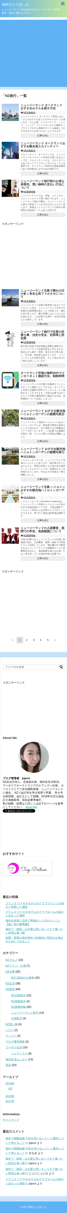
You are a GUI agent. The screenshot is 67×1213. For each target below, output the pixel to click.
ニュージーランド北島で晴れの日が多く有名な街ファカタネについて (42, 294)
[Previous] (12, 640)
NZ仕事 (10, 971)
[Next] (55, 640)
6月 (10, 1088)
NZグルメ (11, 959)
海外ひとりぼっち (15, 4)
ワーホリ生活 (13, 1047)
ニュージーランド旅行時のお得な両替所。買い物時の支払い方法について (42, 184)
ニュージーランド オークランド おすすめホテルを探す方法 (41, 107)
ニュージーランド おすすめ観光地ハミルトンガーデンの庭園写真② (43, 412)
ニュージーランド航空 (24, 1012)
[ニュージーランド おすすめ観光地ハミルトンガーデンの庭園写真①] (10, 456)
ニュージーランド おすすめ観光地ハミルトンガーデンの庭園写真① (43, 450)
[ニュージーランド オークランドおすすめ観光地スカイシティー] (10, 150)
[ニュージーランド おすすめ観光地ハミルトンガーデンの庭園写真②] (10, 418)
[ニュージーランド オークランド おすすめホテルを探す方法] (10, 112)
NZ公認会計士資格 (22, 977)
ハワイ (9, 1030)
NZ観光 (10, 989)
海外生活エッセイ (16, 1059)
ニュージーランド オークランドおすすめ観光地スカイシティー (43, 145)
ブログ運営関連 (15, 1041)
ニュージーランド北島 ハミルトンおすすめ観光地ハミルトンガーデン (43, 490)
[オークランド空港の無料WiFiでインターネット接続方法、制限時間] (10, 380)
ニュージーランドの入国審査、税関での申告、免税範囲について (42, 529)
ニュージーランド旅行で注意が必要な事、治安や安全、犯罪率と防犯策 (42, 335)
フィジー (10, 1035)
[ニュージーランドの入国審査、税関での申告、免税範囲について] (10, 535)
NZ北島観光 (29, 112)
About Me (31, 807)
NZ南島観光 (18, 1001)
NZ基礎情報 (29, 191)
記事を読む (43, 135)
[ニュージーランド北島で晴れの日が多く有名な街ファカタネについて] (10, 297)
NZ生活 (10, 983)
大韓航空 (16, 1018)
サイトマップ (11, 1119)
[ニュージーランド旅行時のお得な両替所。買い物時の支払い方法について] (10, 188)
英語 (8, 1065)
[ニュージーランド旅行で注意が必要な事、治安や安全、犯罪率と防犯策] (10, 338)
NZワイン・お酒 (15, 965)
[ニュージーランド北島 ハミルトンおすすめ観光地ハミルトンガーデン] (10, 494)
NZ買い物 (11, 1024)
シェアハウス (19, 1053)
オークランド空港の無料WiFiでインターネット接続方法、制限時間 (43, 374)
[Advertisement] (33, 53)
